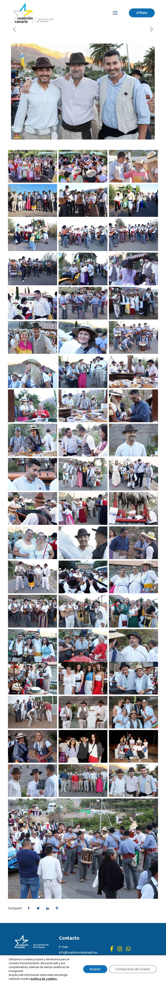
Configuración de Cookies (132, 969)
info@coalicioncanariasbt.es (78, 952)
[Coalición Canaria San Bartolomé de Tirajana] (33, 13)
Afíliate (141, 13)
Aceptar (95, 969)
